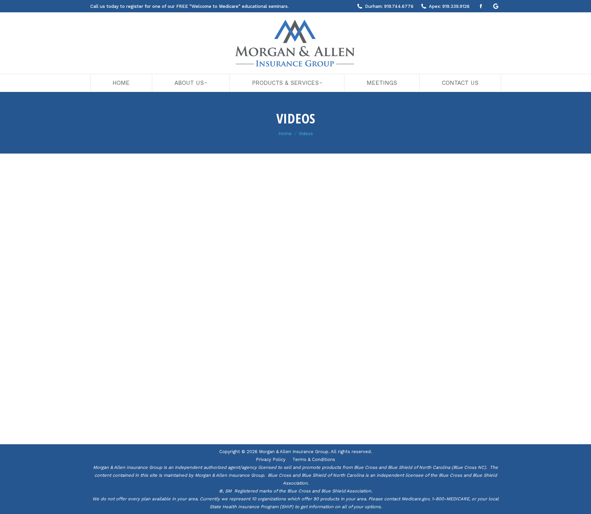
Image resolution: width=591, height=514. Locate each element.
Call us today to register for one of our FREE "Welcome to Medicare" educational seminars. (189, 6)
